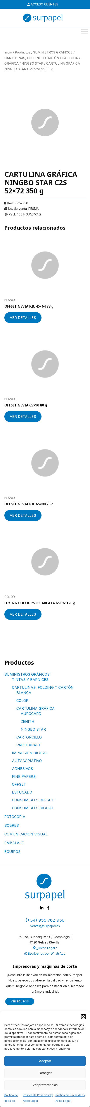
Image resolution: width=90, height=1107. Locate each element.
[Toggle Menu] (84, 31)
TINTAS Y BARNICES (30, 679)
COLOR (22, 700)
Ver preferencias (45, 1085)
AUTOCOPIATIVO (27, 761)
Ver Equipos (20, 1001)
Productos (22, 52)
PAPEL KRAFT (28, 745)
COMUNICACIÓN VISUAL (26, 834)
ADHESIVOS (22, 768)
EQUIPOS (12, 851)
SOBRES (11, 825)
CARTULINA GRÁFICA (35, 708)
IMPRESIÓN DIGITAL (30, 753)
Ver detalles (23, 317)
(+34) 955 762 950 (45, 920)
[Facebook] (48, 908)
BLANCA (23, 692)
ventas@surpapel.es (45, 926)
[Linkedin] (42, 908)
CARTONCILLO (29, 737)
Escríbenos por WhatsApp (46, 953)
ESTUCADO (22, 792)
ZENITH (27, 721)
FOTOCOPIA (14, 816)
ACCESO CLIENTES (44, 4)
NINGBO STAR (33, 729)
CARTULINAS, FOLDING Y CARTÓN (43, 687)
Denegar (45, 1073)
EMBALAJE (14, 843)
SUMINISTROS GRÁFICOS (27, 674)
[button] (83, 1016)
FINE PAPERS (24, 776)
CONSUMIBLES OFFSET (33, 800)
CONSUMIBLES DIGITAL (33, 808)
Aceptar (45, 1061)
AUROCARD (31, 713)
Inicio (8, 52)
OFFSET (19, 784)
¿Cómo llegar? (46, 948)
